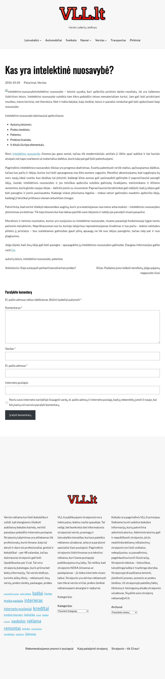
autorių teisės (13, 259)
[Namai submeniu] (90, 40)
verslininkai (9, 634)
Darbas (48, 593)
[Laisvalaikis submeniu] (41, 40)
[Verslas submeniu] (106, 40)
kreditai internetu (13, 614)
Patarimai (30, 82)
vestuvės (20, 634)
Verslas (42, 82)
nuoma (45, 615)
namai (38, 615)
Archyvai (116, 607)
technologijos (36, 629)
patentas (57, 259)
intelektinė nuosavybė (27, 153)
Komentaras (13, 307)
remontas (12, 628)
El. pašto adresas (16, 365)
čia (13, 250)
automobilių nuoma (11, 594)
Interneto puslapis (16, 382)
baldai (37, 593)
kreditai (41, 608)
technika (26, 628)
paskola (7, 622)
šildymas (30, 634)
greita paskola (13, 600)
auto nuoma (25, 593)
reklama (34, 620)
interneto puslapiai (18, 609)
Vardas (10, 348)
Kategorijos (65, 606)
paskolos (18, 621)
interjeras (33, 600)
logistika (29, 614)
